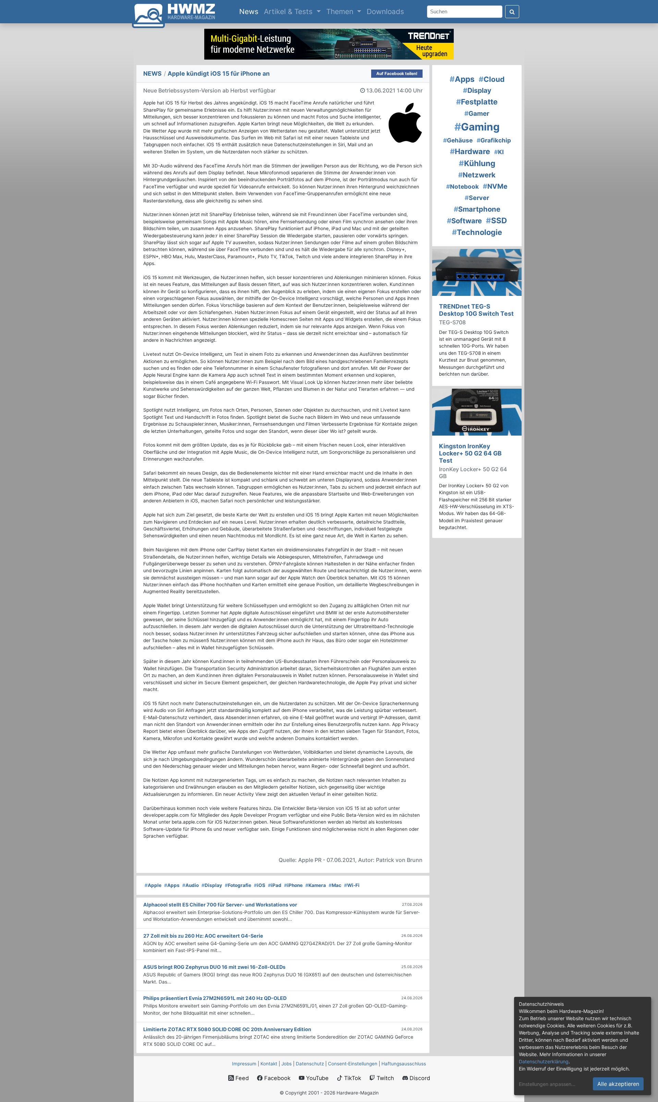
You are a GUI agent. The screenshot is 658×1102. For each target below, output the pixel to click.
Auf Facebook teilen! (396, 73)
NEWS (152, 73)
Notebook (462, 186)
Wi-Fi (352, 885)
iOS (259, 885)
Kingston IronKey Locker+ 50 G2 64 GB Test (470, 453)
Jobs (286, 1063)
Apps (172, 885)
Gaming (477, 127)
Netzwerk (477, 175)
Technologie (477, 232)
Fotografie (238, 885)
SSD (496, 220)
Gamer (476, 113)
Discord (419, 1078)
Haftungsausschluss (403, 1063)
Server (477, 197)
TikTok (351, 1078)
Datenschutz (310, 1063)
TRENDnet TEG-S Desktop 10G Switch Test (476, 310)
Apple (153, 885)
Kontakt (268, 1063)
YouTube (316, 1078)
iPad (274, 885)
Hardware (470, 151)
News (250, 11)
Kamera (315, 885)
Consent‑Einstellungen (352, 1063)
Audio (190, 885)
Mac (335, 885)
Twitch (384, 1078)
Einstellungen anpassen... (547, 1084)
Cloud (491, 79)
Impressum (244, 1063)
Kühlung (477, 163)
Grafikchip (494, 140)
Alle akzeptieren (618, 1083)
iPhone (293, 885)
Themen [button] (340, 11)
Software (464, 220)
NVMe (495, 186)
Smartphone (477, 209)
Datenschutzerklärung (544, 1061)
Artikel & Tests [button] (289, 11)
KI (499, 151)
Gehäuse (458, 140)
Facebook (277, 1078)
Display (212, 885)
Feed (241, 1078)
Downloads (385, 11)
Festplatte (477, 101)
